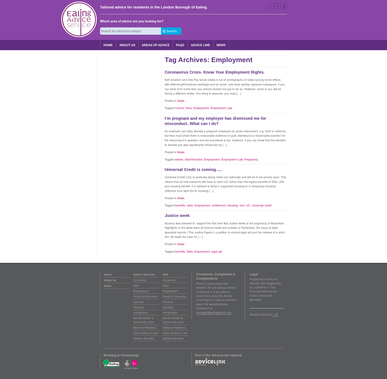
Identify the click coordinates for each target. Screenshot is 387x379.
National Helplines (144, 327)
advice (179, 159)
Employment (201, 108)
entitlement (219, 205)
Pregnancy (251, 159)
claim (190, 205)
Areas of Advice (156, 45)
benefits (180, 205)
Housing (232, 205)
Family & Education (145, 296)
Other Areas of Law (145, 333)
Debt (190, 251)
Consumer (139, 280)
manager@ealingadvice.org (213, 312)
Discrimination (194, 159)
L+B (275, 314)
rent (241, 205)
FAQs (180, 45)
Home (108, 45)
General (138, 302)
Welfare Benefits (143, 338)
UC (248, 205)
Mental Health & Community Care (143, 320)
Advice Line (200, 45)
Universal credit (262, 205)
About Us (127, 45)
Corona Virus (183, 108)
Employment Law (221, 108)
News (221, 45)
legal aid (216, 251)
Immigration (140, 312)
